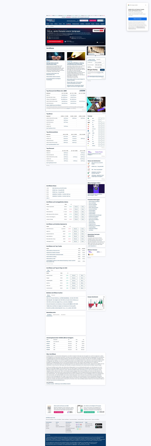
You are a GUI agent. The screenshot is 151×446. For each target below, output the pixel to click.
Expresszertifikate (92, 206)
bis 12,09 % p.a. (64, 97)
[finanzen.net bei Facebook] (79, 424)
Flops (52, 270)
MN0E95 (48, 349)
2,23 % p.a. (66, 156)
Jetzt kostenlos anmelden (55, 41)
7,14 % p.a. (74, 138)
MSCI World (60, 15)
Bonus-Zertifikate (92, 203)
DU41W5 (48, 347)
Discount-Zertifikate (93, 204)
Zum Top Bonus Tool (50, 128)
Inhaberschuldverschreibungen (95, 215)
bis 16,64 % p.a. (73, 99)
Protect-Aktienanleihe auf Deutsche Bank (54, 254)
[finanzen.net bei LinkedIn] (79, 427)
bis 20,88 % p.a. (64, 99)
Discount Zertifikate (50, 419)
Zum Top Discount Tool (51, 162)
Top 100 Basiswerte (89, 67)
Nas (76, 15)
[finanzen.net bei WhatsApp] (78, 429)
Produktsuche (90, 62)
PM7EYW (48, 341)
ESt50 (53, 15)
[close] (145, 5)
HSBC (93, 126)
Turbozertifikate (92, 227)
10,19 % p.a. (82, 158)
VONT (93, 143)
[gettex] (89, 120)
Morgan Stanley (92, 59)
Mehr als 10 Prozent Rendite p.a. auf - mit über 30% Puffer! (62, 297)
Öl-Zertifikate (91, 221)
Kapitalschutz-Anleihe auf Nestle (53, 252)
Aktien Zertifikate (65, 419)
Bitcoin (82, 15)
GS (92, 122)
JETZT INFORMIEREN (59, 412)
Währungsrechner (89, 425)
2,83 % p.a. (66, 152)
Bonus (83, 206)
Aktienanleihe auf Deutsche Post (53, 250)
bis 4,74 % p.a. (82, 101)
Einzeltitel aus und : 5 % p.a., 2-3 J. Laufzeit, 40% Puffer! (61, 308)
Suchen (102, 69)
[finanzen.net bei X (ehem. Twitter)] (77, 427)
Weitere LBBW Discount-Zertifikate (53, 105)
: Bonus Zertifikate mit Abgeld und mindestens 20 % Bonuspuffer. (61, 306)
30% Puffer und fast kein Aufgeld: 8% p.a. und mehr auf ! (59, 302)
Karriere (47, 425)
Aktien (47, 23)
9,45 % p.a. (66, 120)
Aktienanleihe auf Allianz (51, 256)
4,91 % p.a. (66, 158)
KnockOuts (63, 314)
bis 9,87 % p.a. (73, 97)
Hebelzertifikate (92, 212)
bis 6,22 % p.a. (64, 103)
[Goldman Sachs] (89, 122)
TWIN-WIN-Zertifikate (93, 228)
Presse (47, 426)
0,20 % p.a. (74, 118)
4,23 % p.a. (66, 118)
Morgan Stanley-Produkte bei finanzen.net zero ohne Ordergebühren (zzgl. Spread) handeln (96, 76)
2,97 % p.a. (66, 122)
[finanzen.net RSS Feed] (80, 429)
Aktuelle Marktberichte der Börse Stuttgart (94, 154)
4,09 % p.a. (83, 138)
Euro (89, 15)
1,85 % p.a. (66, 160)
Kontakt (47, 423)
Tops (48, 270)
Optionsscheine (56, 314)
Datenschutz (68, 425)
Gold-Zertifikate (92, 210)
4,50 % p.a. (66, 142)
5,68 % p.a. (74, 136)
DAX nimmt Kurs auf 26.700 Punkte (59, 188)
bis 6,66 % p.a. (64, 101)
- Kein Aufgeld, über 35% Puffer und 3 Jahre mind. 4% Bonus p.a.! (62, 299)
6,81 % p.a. (66, 154)
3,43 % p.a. (74, 140)
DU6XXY (48, 345)
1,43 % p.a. (75, 160)
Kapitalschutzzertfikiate (94, 216)
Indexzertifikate (92, 213)
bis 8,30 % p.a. (64, 95)
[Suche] (78, 20)
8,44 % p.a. (66, 138)
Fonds (60, 23)
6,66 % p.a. (83, 156)
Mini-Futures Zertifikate (94, 219)
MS (92, 137)
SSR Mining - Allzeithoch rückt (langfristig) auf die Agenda (98, 176)
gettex (93, 120)
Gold (100, 15)
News (52, 23)
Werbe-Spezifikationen (60, 426)
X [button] (104, 28)
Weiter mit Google (137, 18)
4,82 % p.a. (74, 142)
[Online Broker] (51, 21)
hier (102, 72)
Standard (98, 59)
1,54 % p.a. (66, 126)
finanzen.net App (88, 423)
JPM (93, 130)
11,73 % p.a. (82, 154)
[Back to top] (103, 445)
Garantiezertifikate (73, 419)
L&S (93, 135)
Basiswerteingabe (91, 64)
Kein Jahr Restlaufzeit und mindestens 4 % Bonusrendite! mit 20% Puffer (62, 304)
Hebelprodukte (75, 23)
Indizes (56, 23)
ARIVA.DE (74, 444)
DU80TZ (48, 343)
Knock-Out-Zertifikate (93, 218)
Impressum (68, 423)
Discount (76, 206)
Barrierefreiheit (69, 431)
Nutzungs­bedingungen (70, 428)
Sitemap (47, 428)
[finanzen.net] (50, 19)
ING (93, 124)
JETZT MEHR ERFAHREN (89, 412)
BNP (93, 118)
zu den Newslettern (92, 245)
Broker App (87, 426)
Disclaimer (68, 426)
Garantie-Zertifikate (93, 209)
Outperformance (92, 224)
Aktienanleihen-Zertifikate (94, 201)
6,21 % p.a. (66, 136)
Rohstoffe (88, 23)
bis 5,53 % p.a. (73, 101)
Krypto (92, 23)
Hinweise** (68, 108)
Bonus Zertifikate (58, 419)
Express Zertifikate (95, 419)
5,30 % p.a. (83, 160)
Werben (57, 425)
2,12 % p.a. (75, 156)
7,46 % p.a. (83, 152)
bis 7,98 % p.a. (73, 95)
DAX (47, 15)
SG (92, 139)
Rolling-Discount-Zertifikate (94, 225)
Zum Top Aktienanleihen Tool (52, 144)
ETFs (64, 23)
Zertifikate (68, 23)
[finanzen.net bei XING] (81, 427)
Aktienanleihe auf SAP (50, 258)
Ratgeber (103, 23)
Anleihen (82, 23)
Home (48, 26)
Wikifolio (93, 145)
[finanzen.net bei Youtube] (81, 424)
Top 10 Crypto (69, 15)
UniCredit (93, 128)
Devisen (97, 23)
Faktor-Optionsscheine (93, 207)
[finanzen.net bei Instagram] (77, 424)
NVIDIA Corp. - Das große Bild (58, 190)
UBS (93, 141)
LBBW (93, 133)
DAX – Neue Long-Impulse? (97, 169)
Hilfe (57, 423)
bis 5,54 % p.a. (73, 103)
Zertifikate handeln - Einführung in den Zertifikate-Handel (58, 383)
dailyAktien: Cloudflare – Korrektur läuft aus (61, 194)
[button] (84, 20)
